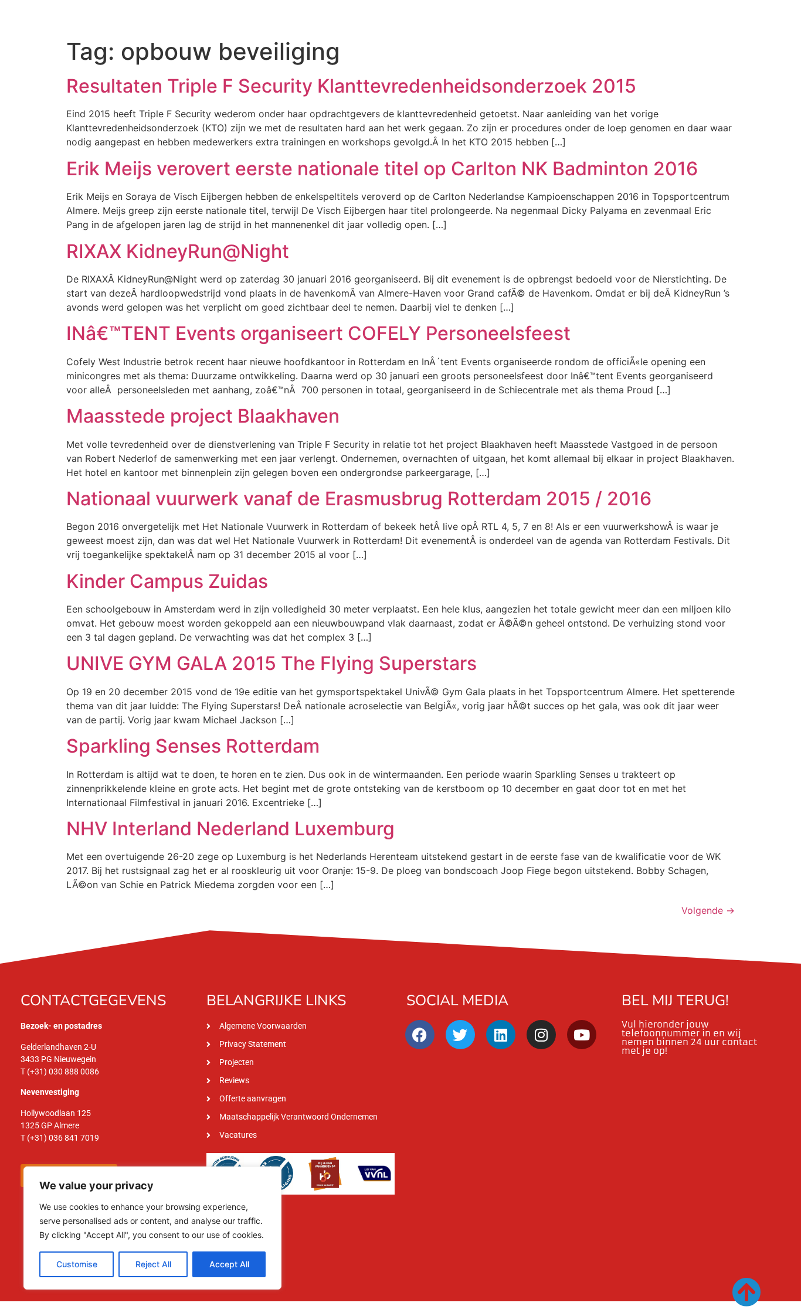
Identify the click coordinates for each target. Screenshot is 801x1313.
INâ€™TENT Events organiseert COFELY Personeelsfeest (318, 333)
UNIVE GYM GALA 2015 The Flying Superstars (271, 663)
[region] (152, 1228)
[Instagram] (541, 1034)
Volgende (708, 910)
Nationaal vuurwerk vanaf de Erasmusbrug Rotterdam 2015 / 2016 (358, 498)
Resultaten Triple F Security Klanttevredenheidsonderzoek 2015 (351, 85)
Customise (76, 1264)
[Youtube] (581, 1034)
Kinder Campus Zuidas (167, 581)
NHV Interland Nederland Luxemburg (230, 828)
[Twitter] (460, 1034)
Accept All (229, 1264)
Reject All (153, 1264)
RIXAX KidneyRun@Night (177, 251)
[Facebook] (420, 1034)
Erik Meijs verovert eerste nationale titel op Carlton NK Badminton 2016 (382, 168)
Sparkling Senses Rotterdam (193, 745)
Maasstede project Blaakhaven (203, 415)
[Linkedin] (500, 1034)
